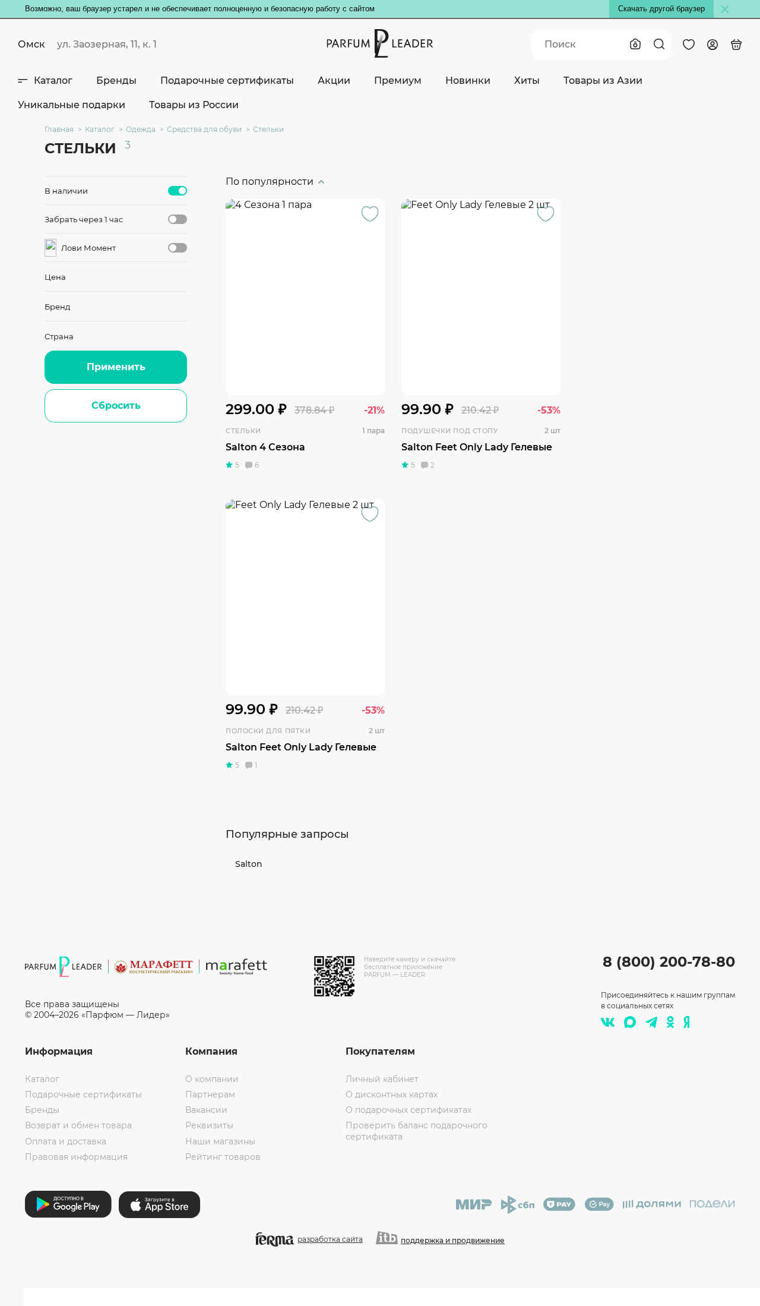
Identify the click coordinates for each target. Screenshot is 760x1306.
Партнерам (210, 1094)
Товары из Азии (602, 80)
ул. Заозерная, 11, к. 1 (107, 44)
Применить (116, 367)
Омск (31, 44)
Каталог (53, 80)
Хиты (527, 80)
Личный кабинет (382, 1079)
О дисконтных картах (392, 1094)
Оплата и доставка (65, 1141)
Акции (334, 80)
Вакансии (206, 1110)
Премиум (398, 80)
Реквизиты (209, 1125)
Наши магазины (220, 1141)
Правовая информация (76, 1157)
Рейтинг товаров (223, 1157)
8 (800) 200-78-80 (669, 961)
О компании (212, 1079)
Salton (248, 864)
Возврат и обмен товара (78, 1125)
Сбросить (116, 405)
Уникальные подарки (71, 105)
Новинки (467, 80)
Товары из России (194, 105)
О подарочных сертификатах (408, 1110)
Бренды (116, 80)
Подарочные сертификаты (227, 80)
